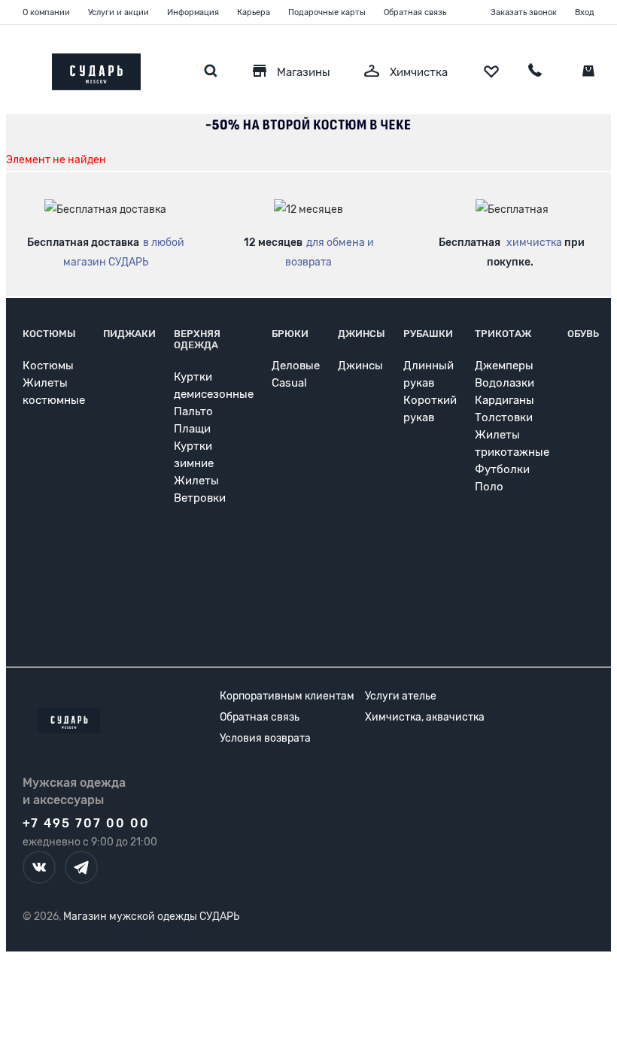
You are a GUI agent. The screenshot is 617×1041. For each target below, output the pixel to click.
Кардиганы (504, 400)
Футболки (502, 469)
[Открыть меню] (22, 68)
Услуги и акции (118, 12)
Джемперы (504, 365)
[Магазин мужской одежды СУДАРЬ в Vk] (39, 867)
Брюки (290, 333)
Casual (289, 383)
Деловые (296, 365)
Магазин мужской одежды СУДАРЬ (151, 916)
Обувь (583, 333)
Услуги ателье (400, 696)
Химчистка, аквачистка (425, 717)
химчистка (534, 242)
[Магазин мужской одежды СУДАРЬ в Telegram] (81, 867)
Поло (489, 486)
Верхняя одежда (197, 339)
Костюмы (49, 333)
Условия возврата (265, 738)
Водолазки (504, 383)
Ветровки (200, 498)
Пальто (193, 411)
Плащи (192, 429)
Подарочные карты (327, 12)
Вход (584, 12)
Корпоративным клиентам (287, 696)
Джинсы (361, 333)
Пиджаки (129, 333)
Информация (193, 12)
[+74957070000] (535, 72)
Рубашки (428, 333)
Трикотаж (503, 333)
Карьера (253, 12)
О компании (46, 12)
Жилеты (196, 480)
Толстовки (504, 417)
